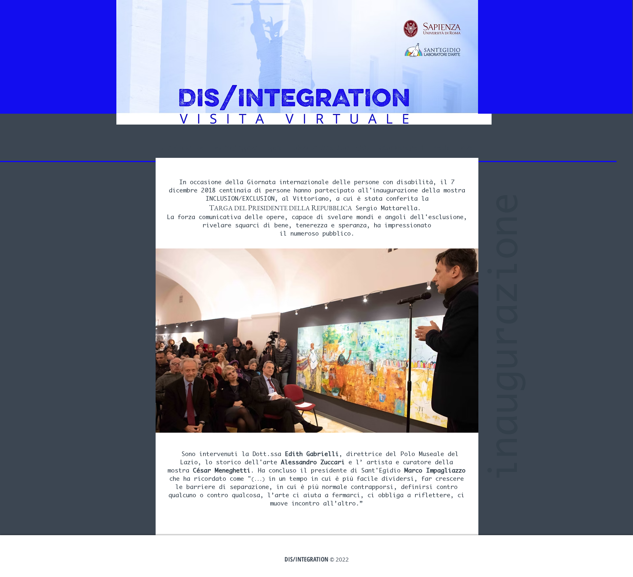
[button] (317, 340)
